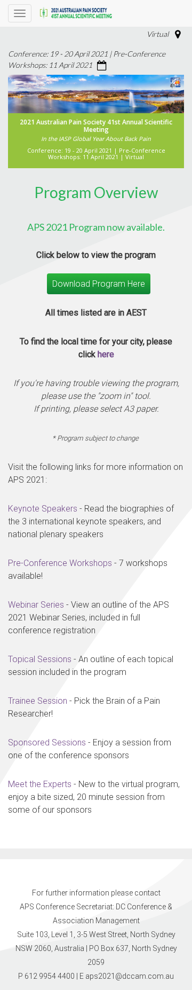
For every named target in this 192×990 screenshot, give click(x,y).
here (106, 354)
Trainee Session (37, 701)
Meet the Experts (39, 784)
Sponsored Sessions (47, 742)
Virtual (158, 33)
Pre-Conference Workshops (60, 563)
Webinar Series (36, 605)
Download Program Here (98, 284)
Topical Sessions (39, 659)
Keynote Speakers (42, 509)
